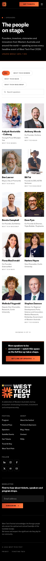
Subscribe (11, 506)
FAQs (22, 439)
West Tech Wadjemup (14, 84)
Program (5, 420)
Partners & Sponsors (28, 425)
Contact (23, 434)
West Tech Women (21, 73)
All (5, 73)
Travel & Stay (7, 444)
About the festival (27, 420)
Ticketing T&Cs (18, 551)
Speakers (5, 429)
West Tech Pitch (8, 448)
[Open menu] (42, 4)
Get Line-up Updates (21, 359)
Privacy (5, 551)
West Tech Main (12, 79)
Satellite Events (8, 434)
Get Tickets (29, 4)
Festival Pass (7, 425)
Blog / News (24, 429)
